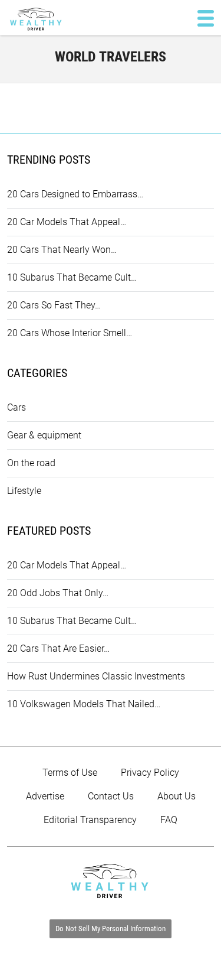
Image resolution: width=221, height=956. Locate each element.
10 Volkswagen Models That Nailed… (83, 704)
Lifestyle (24, 490)
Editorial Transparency (90, 819)
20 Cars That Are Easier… (58, 648)
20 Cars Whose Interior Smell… (69, 333)
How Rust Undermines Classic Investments (96, 676)
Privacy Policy (150, 772)
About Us (176, 796)
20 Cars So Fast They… (54, 305)
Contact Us (111, 796)
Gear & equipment (44, 435)
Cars (16, 407)
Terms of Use (69, 772)
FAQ (168, 819)
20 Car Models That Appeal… (66, 221)
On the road (31, 463)
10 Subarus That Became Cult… (72, 277)
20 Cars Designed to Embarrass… (75, 194)
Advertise (45, 796)
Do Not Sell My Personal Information (110, 928)
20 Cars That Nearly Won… (62, 249)
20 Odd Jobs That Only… (57, 593)
